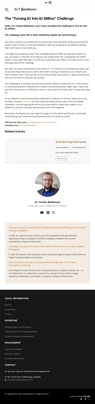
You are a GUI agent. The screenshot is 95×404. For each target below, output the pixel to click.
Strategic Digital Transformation (18, 327)
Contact (8, 314)
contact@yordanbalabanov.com (20, 380)
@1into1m (26, 101)
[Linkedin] (85, 399)
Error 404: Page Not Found (71, 142)
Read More (61, 158)
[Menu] (6, 9)
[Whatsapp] (89, 399)
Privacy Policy (10, 309)
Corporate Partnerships (14, 358)
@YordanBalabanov (27, 125)
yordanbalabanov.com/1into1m (42, 122)
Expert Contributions (13, 349)
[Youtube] (81, 399)
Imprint (8, 305)
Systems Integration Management (19, 336)
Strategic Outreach (13, 354)
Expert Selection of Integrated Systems (21, 331)
